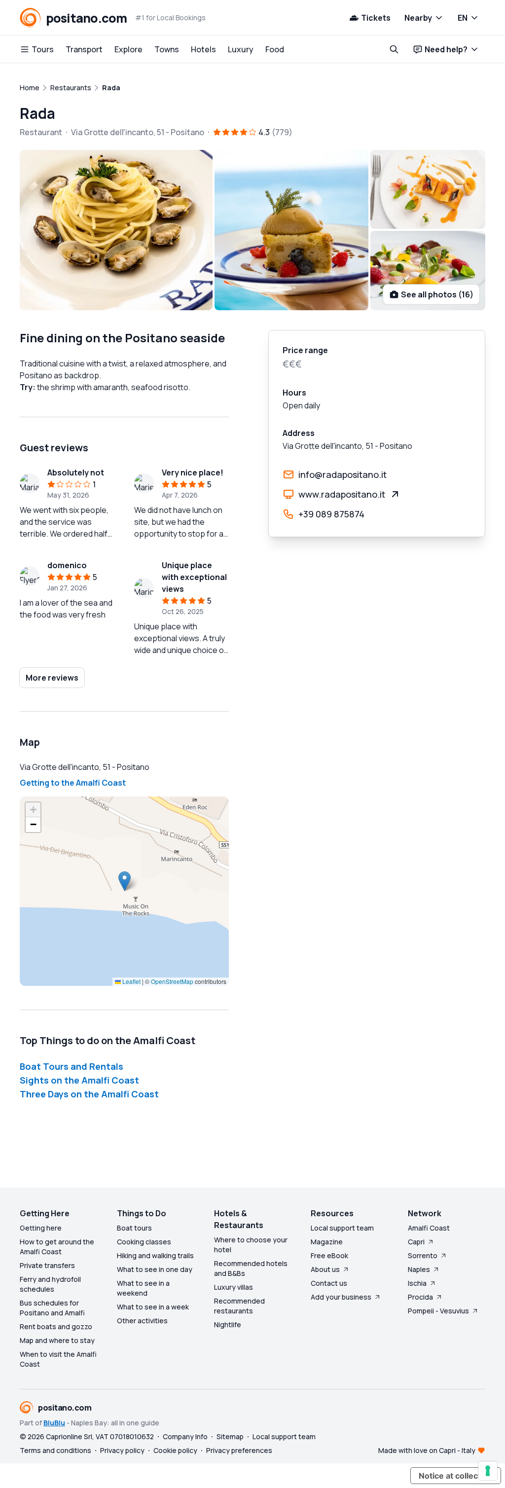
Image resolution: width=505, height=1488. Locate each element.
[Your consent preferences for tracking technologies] (487, 1470)
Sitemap (230, 1436)
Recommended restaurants (239, 1305)
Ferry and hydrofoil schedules (50, 1284)
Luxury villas (233, 1287)
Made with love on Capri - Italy (426, 1450)
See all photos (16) (437, 294)
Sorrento (422, 1255)
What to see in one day (154, 1269)
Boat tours (134, 1228)
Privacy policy (122, 1450)
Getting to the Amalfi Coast (73, 782)
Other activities (142, 1320)
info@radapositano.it (342, 474)
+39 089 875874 (331, 514)
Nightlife (227, 1324)
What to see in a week (153, 1306)
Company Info (185, 1436)
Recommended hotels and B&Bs (251, 1268)
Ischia (417, 1283)
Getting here (41, 1228)
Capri (416, 1241)
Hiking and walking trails (155, 1255)
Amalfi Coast (429, 1228)
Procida (420, 1297)
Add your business (341, 1297)
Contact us (329, 1283)
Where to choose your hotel (251, 1244)
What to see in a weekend (143, 1288)
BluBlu (54, 1422)
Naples (419, 1269)
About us (325, 1269)
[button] (124, 881)
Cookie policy (175, 1450)
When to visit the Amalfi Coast (58, 1359)
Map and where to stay (57, 1340)
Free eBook (329, 1255)
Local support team (342, 1228)
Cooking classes (144, 1241)
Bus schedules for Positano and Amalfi (52, 1307)
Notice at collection (456, 1476)
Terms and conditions (55, 1450)
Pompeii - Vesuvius (438, 1310)
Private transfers (47, 1265)
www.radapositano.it (341, 494)
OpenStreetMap (172, 981)
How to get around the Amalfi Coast (57, 1246)
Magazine (327, 1241)
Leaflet (131, 981)
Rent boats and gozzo (56, 1326)
